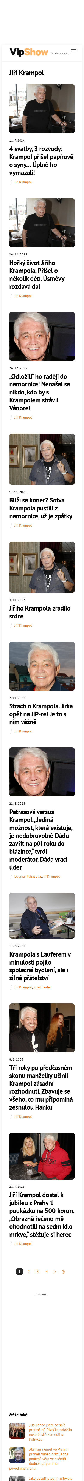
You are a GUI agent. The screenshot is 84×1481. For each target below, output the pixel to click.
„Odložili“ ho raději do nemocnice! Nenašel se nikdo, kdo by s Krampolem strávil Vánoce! (39, 392)
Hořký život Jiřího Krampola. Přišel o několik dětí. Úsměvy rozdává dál (36, 274)
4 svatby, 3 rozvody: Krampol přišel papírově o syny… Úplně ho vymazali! (41, 160)
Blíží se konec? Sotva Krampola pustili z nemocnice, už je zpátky (40, 508)
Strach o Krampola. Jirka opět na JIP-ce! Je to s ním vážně (41, 714)
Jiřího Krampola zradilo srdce (39, 612)
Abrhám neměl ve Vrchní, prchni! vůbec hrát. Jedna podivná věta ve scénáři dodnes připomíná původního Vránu (38, 1459)
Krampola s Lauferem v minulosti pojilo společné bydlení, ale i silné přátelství (39, 966)
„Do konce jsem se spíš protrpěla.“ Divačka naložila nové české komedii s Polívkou (50, 1432)
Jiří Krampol (23, 182)
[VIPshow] (28, 55)
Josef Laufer (42, 987)
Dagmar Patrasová (27, 876)
